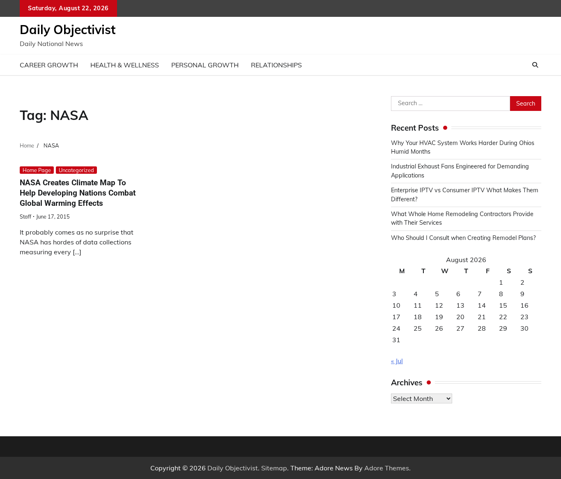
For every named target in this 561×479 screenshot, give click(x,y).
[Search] (535, 65)
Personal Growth (205, 65)
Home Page (37, 170)
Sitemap (274, 468)
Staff (25, 216)
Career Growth (49, 65)
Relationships (276, 65)
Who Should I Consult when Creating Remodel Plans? (463, 238)
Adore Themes (386, 468)
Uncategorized (76, 170)
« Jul (397, 361)
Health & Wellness (124, 65)
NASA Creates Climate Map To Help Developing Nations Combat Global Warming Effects (78, 193)
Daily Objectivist (67, 29)
